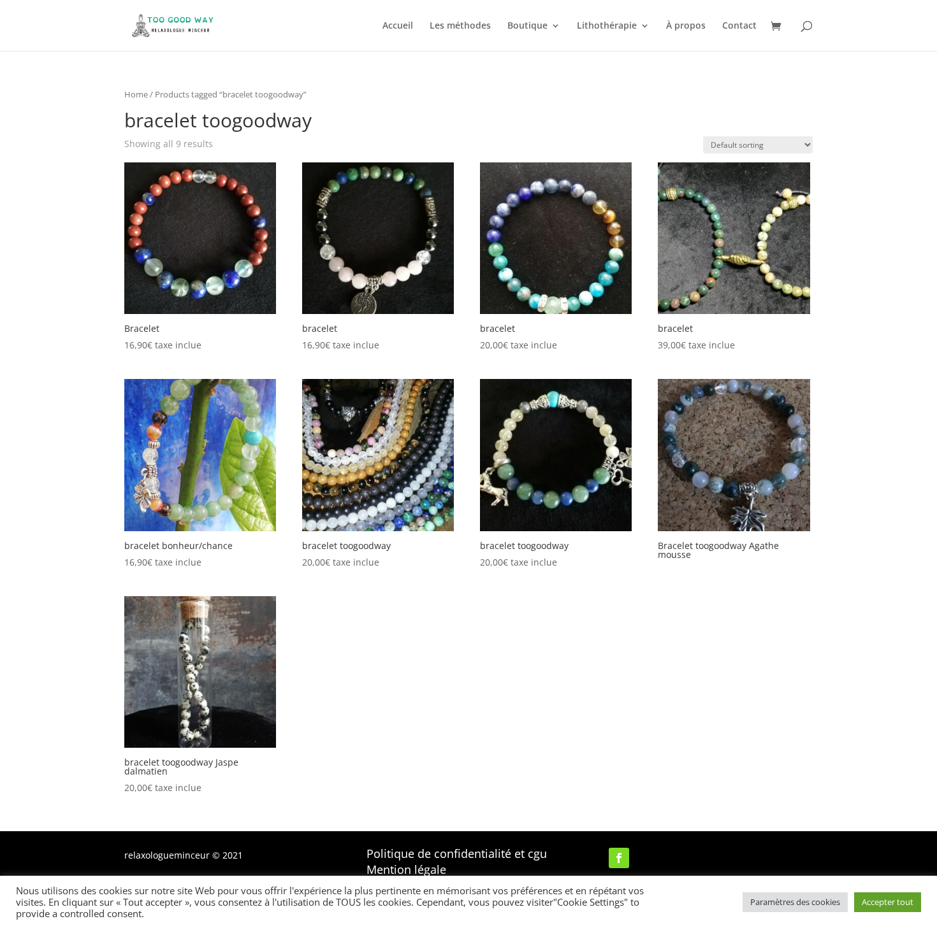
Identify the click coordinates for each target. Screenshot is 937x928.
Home (136, 94)
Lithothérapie (607, 26)
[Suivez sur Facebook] (619, 858)
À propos (686, 26)
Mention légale (406, 869)
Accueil (397, 26)
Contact (739, 26)
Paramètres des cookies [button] (795, 902)
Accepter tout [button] (887, 902)
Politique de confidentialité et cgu (457, 853)
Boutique (527, 26)
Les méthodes (460, 26)
